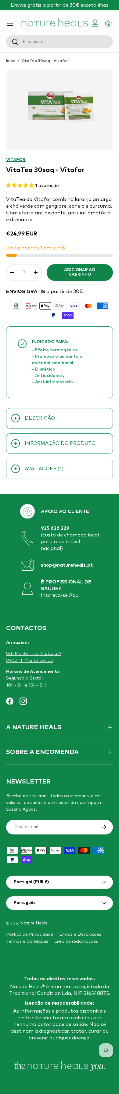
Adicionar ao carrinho (79, 272)
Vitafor (16, 160)
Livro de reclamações (76, 941)
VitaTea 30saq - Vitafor (44, 61)
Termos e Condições (27, 941)
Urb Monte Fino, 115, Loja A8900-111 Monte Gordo (33, 656)
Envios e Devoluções (80, 934)
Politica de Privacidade (29, 934)
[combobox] (59, 41)
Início (11, 61)
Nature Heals (33, 923)
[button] (109, 23)
